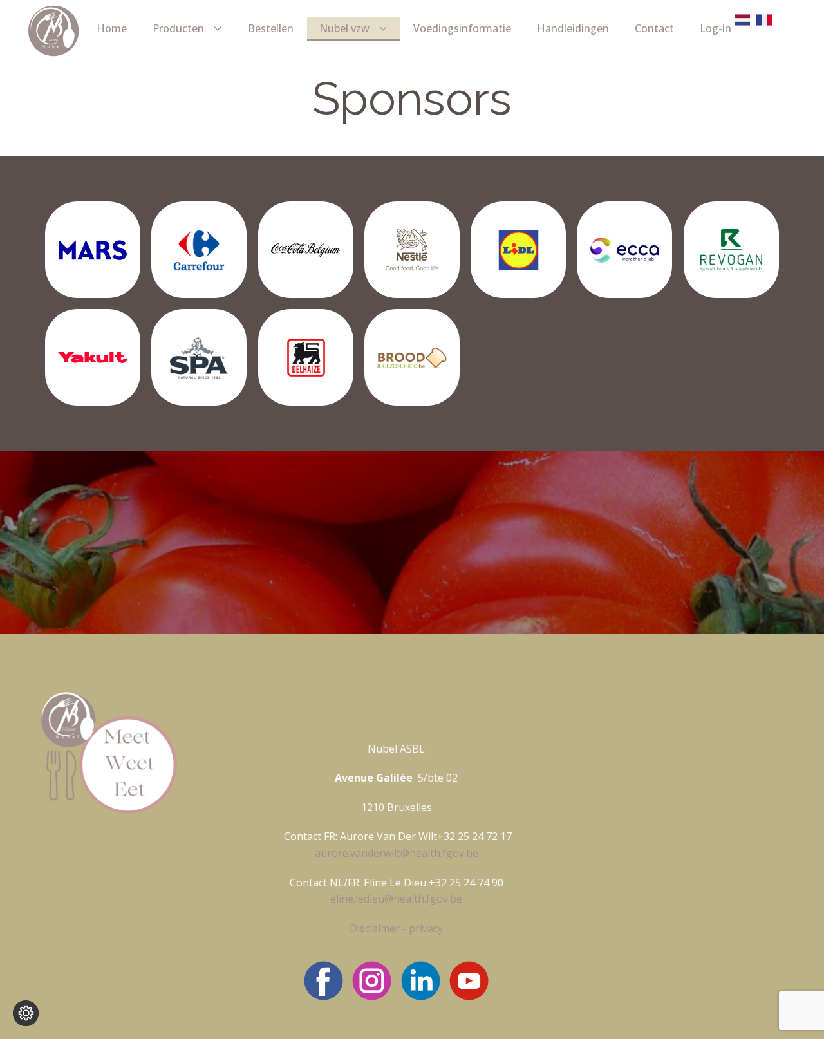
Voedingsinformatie (462, 28)
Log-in (715, 28)
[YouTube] (469, 980)
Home (112, 28)
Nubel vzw (344, 28)
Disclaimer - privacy (396, 928)
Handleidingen (573, 28)
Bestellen (271, 28)
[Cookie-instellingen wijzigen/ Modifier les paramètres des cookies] (26, 1013)
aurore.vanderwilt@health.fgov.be (396, 853)
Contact (654, 28)
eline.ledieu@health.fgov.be (396, 899)
